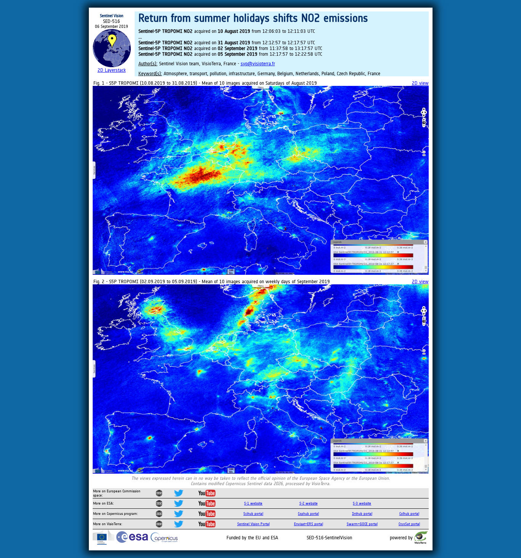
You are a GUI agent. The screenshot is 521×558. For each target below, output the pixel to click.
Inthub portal (362, 513)
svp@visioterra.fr (258, 63)
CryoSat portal (409, 524)
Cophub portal (308, 513)
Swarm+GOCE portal (362, 524)
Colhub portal (409, 513)
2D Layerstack (112, 70)
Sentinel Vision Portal (253, 524)
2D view (420, 83)
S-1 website (253, 503)
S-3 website (362, 503)
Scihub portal (253, 513)
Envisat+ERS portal (308, 524)
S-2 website (308, 503)
